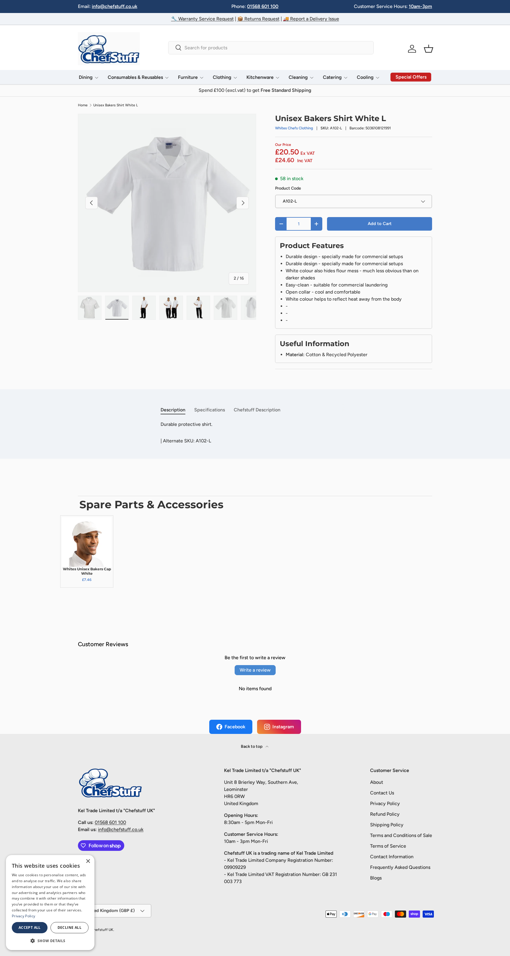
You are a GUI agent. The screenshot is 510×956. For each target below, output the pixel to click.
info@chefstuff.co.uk (114, 6)
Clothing (222, 77)
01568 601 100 (262, 6)
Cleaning (298, 77)
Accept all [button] (30, 927)
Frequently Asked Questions (400, 867)
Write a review (255, 670)
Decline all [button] (69, 927)
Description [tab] (173, 410)
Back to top (252, 746)
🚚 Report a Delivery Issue (311, 19)
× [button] (88, 861)
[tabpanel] (255, 424)
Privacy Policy (385, 803)
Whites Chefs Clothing (294, 128)
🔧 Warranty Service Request (202, 19)
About (376, 782)
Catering (332, 77)
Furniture (188, 77)
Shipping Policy (386, 825)
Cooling (365, 77)
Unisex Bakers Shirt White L (115, 105)
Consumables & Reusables (135, 77)
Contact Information (391, 856)
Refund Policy (385, 814)
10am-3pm (420, 6)
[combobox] (271, 47)
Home (83, 105)
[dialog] (50, 902)
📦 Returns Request (258, 19)
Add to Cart (380, 223)
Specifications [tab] (209, 410)
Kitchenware (260, 77)
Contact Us (382, 793)
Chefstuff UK (102, 930)
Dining (86, 77)
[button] (428, 48)
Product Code (288, 188)
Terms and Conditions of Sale (401, 835)
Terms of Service (388, 846)
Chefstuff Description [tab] (257, 410)
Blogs (376, 878)
